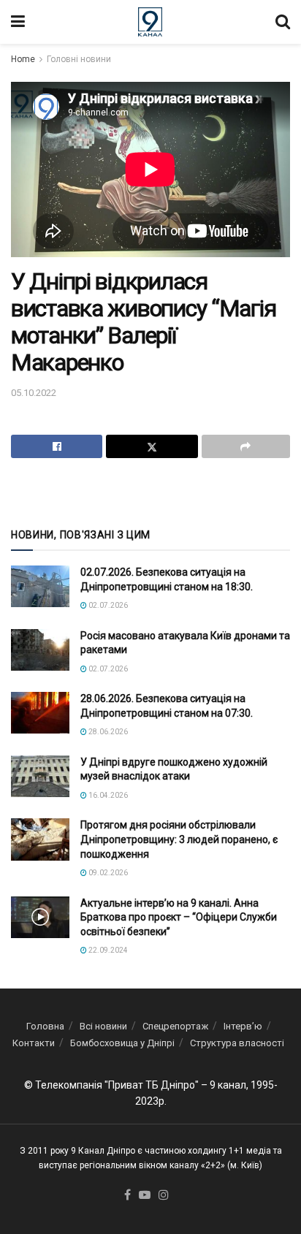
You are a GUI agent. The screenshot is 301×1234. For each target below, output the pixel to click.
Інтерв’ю (243, 1026)
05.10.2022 (33, 392)
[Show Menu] (18, 22)
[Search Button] (282, 22)
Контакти (33, 1042)
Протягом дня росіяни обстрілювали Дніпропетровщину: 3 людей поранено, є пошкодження (179, 839)
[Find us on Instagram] (164, 1195)
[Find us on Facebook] (127, 1195)
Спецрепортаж (175, 1026)
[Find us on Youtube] (144, 1195)
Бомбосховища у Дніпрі (122, 1042)
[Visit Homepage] (150, 22)
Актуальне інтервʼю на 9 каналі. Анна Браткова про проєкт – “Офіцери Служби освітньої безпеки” (178, 917)
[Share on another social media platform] (246, 446)
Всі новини (103, 1026)
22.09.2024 (107, 950)
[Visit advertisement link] (150, 492)
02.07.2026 (107, 605)
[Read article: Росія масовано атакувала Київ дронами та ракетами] (40, 650)
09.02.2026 (107, 873)
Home (23, 59)
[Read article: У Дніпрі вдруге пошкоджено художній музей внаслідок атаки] (40, 776)
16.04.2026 (107, 795)
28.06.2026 (107, 732)
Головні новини (79, 59)
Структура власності (237, 1042)
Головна (45, 1026)
